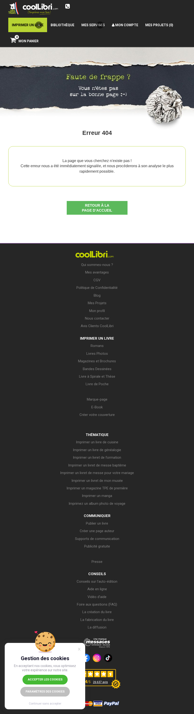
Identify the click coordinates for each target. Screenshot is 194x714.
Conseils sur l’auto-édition (97, 581)
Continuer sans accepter (45, 703)
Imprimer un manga (97, 496)
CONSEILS (97, 574)
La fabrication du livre (97, 620)
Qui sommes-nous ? (97, 265)
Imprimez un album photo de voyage (97, 503)
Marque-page (97, 399)
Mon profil (97, 311)
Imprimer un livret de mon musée (97, 481)
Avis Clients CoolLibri (97, 326)
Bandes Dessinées (97, 369)
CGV (97, 280)
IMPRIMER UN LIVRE (97, 338)
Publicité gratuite (97, 546)
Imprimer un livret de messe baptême (97, 465)
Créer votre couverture (97, 415)
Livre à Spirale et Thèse (97, 376)
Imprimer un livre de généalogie (97, 450)
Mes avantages (97, 272)
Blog (97, 295)
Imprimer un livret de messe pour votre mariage (97, 473)
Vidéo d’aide (97, 597)
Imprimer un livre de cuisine (97, 442)
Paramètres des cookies (45, 691)
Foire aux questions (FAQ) (97, 604)
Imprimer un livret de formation (97, 457)
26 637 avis (100, 682)
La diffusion (97, 627)
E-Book (97, 407)
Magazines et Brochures (97, 361)
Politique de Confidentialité (97, 288)
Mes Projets (97, 303)
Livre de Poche (97, 384)
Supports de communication (97, 539)
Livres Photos (97, 353)
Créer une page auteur (97, 531)
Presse (97, 562)
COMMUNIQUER (97, 516)
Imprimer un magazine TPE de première (97, 488)
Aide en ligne (97, 589)
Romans (97, 346)
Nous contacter (97, 318)
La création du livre (97, 612)
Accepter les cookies (45, 679)
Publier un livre (97, 523)
